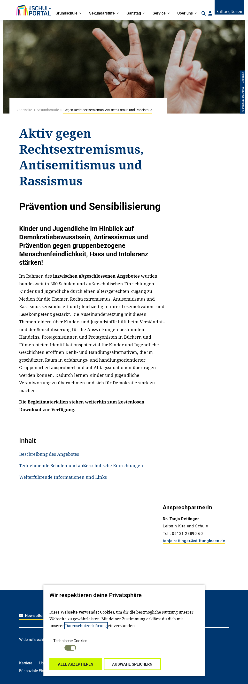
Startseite (24, 110)
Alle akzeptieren (75, 664)
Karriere (25, 663)
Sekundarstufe (48, 110)
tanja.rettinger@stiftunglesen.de (194, 541)
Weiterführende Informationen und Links (63, 477)
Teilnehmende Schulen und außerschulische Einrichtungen (81, 465)
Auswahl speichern (132, 664)
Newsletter (34, 615)
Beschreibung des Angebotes (49, 454)
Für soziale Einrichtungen (40, 671)
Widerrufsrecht (31, 639)
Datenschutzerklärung (86, 625)
